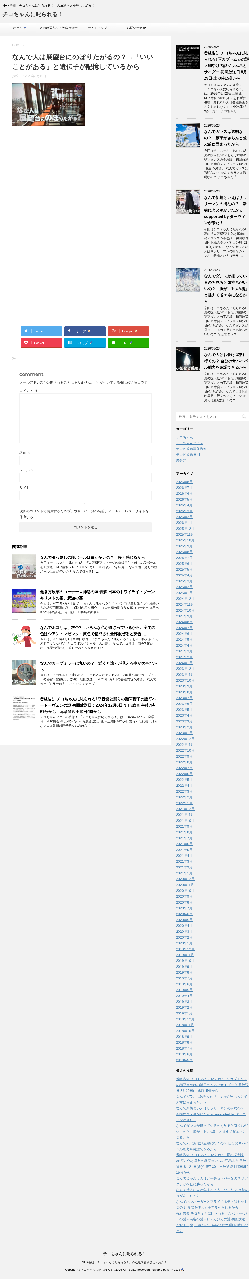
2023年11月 (185, 674)
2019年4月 (184, 996)
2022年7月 (184, 768)
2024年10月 (185, 610)
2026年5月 (184, 499)
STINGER (173, 1269)
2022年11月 (185, 745)
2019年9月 (184, 966)
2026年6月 (184, 493)
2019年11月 (185, 955)
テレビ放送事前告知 (191, 449)
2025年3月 (184, 581)
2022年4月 (184, 785)
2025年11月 (185, 534)
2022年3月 (184, 791)
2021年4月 (184, 856)
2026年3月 (184, 511)
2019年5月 (184, 990)
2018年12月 (185, 1019)
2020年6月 (184, 914)
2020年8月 (184, 902)
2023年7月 (184, 698)
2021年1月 (184, 873)
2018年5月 (184, 1060)
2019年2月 (184, 1007)
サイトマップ (97, 28)
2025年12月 (185, 528)
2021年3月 (184, 861)
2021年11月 (185, 815)
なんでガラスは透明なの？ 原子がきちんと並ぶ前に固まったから (225, 137)
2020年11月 (185, 885)
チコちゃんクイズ (189, 443)
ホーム (18, 28)
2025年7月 (184, 558)
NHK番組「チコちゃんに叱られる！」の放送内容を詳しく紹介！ (124, 1262)
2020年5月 (184, 920)
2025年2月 (184, 587)
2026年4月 (184, 505)
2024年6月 (184, 634)
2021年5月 (184, 850)
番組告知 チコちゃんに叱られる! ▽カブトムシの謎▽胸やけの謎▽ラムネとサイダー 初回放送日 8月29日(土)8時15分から (226, 65)
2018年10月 (185, 1031)
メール (26, 470)
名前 (25, 453)
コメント (28, 391)
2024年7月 (184, 628)
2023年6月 (184, 704)
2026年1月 (184, 523)
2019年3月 (184, 1002)
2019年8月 (184, 972)
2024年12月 (185, 599)
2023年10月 (185, 680)
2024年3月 (184, 651)
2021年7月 (184, 838)
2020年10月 (185, 891)
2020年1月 (184, 943)
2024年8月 (184, 622)
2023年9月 (184, 686)
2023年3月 (184, 721)
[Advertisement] (85, 181)
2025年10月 (185, 540)
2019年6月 (184, 984)
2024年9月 (184, 616)
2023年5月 (184, 710)
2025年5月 (184, 569)
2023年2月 (184, 727)
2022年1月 (184, 803)
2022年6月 (184, 774)
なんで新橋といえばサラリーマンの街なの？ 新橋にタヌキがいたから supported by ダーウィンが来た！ (225, 210)
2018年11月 (185, 1025)
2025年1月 (184, 593)
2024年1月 (184, 663)
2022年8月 (184, 762)
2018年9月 (184, 1037)
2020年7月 (184, 908)
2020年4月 (184, 926)
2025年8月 (184, 552)
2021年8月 (184, 832)
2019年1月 (184, 1013)
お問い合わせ (136, 28)
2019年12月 (185, 949)
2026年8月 (184, 482)
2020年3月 (184, 931)
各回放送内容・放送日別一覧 (59, 29)
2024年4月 (184, 645)
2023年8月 (184, 692)
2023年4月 (184, 715)
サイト (24, 488)
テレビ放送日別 (188, 455)
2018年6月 (184, 1054)
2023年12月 (185, 669)
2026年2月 (184, 517)
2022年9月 (184, 756)
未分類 (181, 460)
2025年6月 (184, 564)
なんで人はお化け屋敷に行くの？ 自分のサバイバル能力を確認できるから (226, 361)
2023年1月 (184, 733)
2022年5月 (184, 780)
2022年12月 (185, 739)
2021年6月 (184, 844)
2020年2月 (184, 937)
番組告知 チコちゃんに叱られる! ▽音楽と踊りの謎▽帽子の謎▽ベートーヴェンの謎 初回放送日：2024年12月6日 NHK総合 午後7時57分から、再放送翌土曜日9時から (98, 705)
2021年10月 (185, 820)
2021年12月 (185, 809)
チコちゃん (184, 437)
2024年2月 (184, 657)
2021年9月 (184, 826)
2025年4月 (184, 575)
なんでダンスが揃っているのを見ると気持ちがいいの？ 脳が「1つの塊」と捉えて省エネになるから (226, 288)
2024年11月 (185, 604)
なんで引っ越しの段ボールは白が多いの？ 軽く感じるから (92, 557)
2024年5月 (184, 639)
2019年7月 (184, 978)
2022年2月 (184, 797)
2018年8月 (184, 1042)
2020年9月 (184, 896)
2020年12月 (185, 879)
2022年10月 (185, 750)
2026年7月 (184, 488)
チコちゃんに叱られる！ (32, 14)
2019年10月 (185, 961)
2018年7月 (184, 1048)
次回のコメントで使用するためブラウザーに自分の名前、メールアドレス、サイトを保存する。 (84, 514)
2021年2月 (184, 867)
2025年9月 (184, 546)
